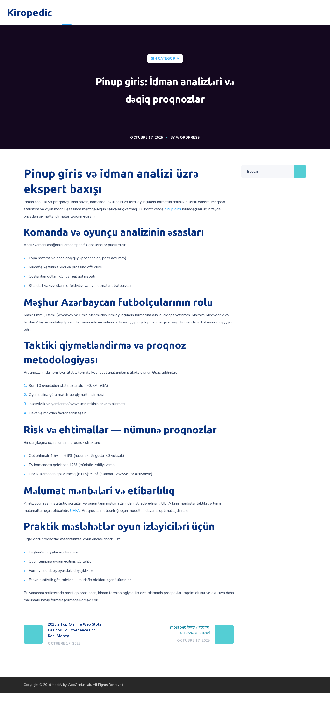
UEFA (75, 510)
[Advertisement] (88, 704)
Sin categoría (165, 58)
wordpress (188, 137)
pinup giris (173, 209)
